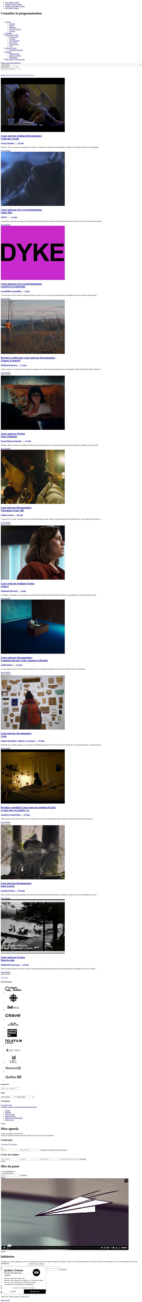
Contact (7, 1110)
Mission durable (10, 1116)
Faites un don (20, 59)
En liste (9, 1105)
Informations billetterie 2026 (27, 1107)
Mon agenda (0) (10, 59)
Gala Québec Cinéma (12, 2)
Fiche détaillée (5, 151)
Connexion (43, 1150)
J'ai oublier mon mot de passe (57, 1150)
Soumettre (82, 1159)
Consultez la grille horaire (9, 1107)
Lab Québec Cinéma (12, 8)
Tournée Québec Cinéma (13, 4)
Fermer (3, 1123)
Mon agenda (15, 63)
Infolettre (8, 1112)
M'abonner (63, 1269)
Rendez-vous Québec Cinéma (15, 6)
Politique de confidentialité (13, 1118)
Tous (2, 75)
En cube (3, 1105)
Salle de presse (10, 1114)
